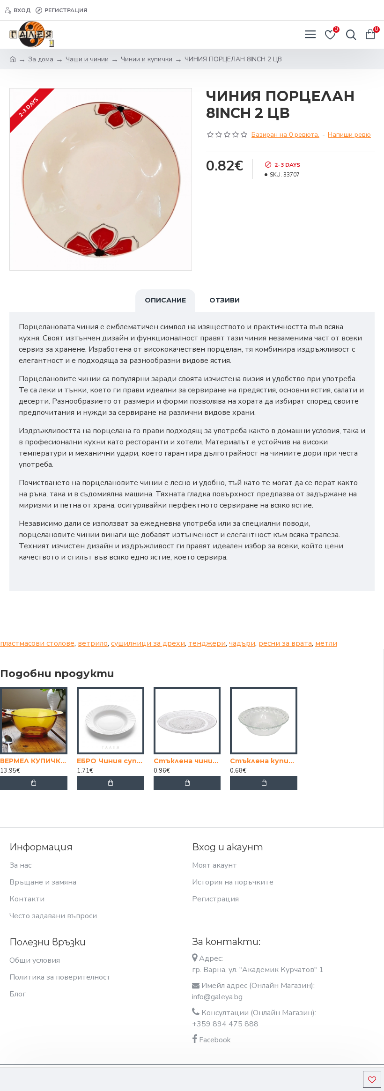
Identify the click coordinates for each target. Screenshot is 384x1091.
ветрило (93, 643)
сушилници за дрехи (148, 643)
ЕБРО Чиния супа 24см (110, 761)
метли (326, 643)
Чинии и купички (146, 59)
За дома (40, 59)
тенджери (207, 643)
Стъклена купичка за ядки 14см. (263, 761)
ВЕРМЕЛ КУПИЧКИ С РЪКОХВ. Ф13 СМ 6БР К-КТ (33, 761)
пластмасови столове (37, 643)
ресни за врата (285, 643)
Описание (165, 300)
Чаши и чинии (87, 59)
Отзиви (224, 300)
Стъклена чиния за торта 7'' (187, 761)
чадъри (242, 643)
